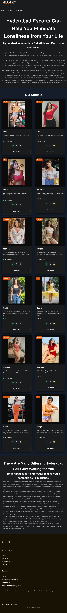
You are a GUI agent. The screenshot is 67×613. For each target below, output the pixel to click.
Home (3, 10)
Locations (10, 10)
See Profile (16, 152)
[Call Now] (16, 145)
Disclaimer (14, 604)
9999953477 (6, 583)
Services (4, 564)
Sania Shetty (36, 607)
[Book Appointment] (20, 145)
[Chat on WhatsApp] (12, 145)
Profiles (4, 555)
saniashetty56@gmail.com (10, 579)
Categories (5, 558)
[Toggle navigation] (65, 2)
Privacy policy (5, 604)
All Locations (6, 561)
